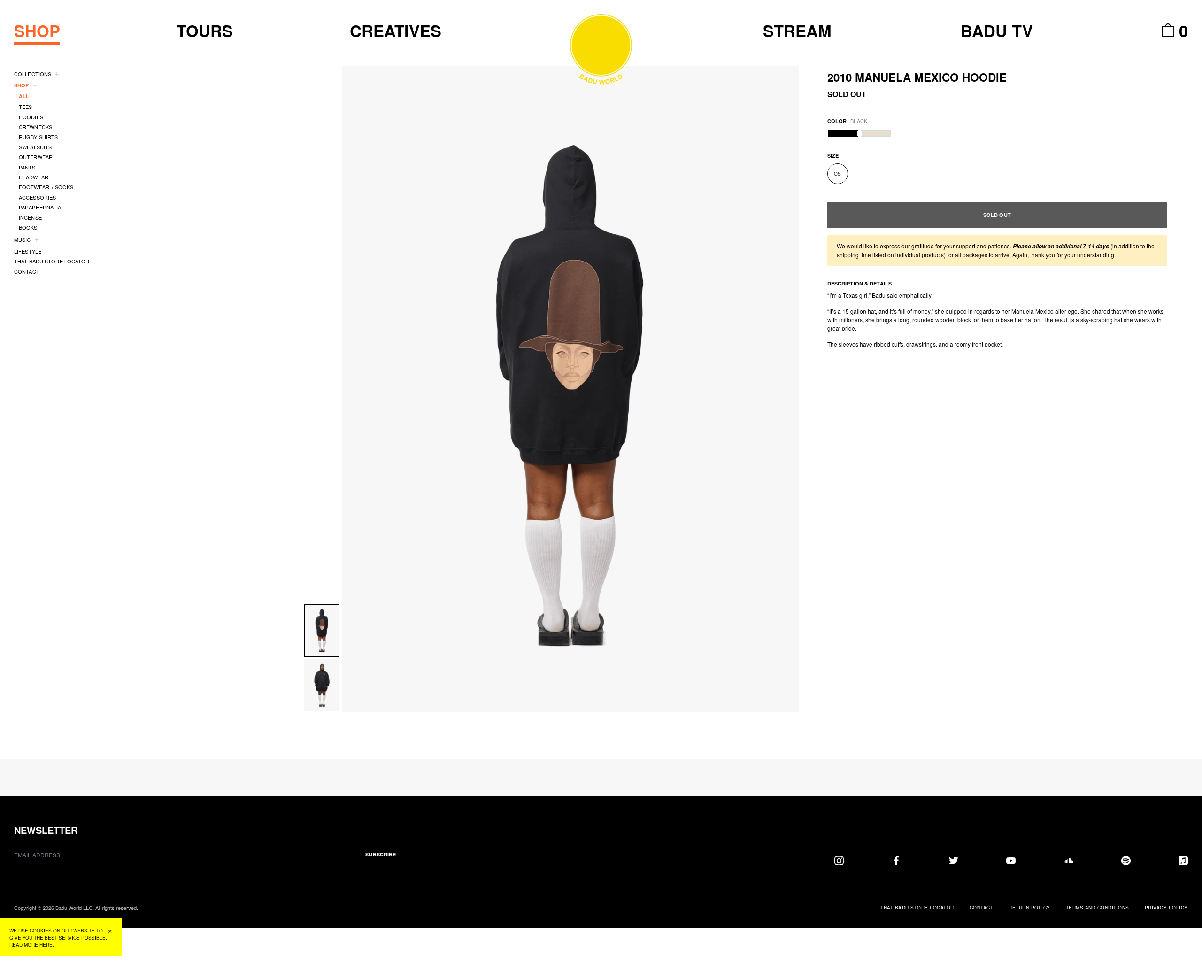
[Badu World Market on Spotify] (1126, 860)
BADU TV (997, 30)
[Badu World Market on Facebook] (896, 860)
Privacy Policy (1166, 907)
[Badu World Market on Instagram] (839, 860)
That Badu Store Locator (917, 907)
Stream (797, 30)
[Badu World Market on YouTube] (1011, 860)
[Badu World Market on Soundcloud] (1068, 860)
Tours (205, 30)
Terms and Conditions (1097, 907)
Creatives (395, 30)
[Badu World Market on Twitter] (953, 860)
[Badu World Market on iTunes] (1183, 860)
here (46, 944)
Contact (982, 907)
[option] (570, 389)
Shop (37, 30)
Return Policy (1029, 907)
